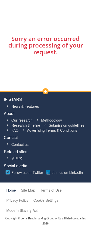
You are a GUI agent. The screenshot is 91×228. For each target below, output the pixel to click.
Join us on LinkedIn (67, 172)
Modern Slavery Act (22, 210)
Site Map (28, 190)
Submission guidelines (66, 125)
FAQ (14, 130)
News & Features (25, 106)
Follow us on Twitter (27, 172)
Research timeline (25, 125)
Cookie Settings (45, 200)
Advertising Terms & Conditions (52, 130)
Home (11, 190)
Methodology (51, 120)
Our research (22, 120)
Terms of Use (51, 190)
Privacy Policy (17, 200)
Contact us (20, 144)
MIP (15, 158)
